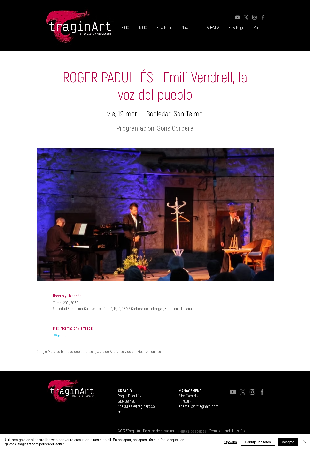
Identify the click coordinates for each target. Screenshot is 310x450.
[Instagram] (254, 17)
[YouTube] (237, 17)
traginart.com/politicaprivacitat (41, 444)
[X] (246, 17)
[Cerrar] (304, 441)
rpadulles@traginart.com (136, 409)
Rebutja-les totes (258, 441)
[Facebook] (263, 17)
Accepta (288, 441)
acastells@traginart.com (198, 406)
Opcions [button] (230, 441)
